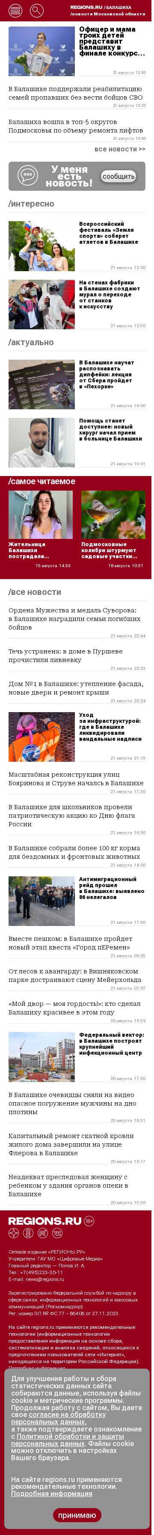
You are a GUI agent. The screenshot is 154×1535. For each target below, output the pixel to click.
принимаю (77, 1515)
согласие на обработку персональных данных (58, 1418)
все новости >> (120, 149)
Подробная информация (37, 1368)
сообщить (119, 176)
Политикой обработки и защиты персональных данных (67, 1440)
